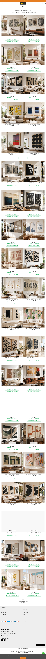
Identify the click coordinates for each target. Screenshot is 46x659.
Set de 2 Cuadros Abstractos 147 (12, 182)
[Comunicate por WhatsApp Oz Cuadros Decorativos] (43, 653)
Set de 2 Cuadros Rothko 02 (34, 124)
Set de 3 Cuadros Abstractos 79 (12, 474)
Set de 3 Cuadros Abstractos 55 (12, 503)
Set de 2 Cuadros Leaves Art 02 (33, 357)
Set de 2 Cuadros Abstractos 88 (34, 503)
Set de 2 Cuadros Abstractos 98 (12, 357)
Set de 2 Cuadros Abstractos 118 (12, 270)
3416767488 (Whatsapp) (8, 631)
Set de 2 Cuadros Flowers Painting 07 (34, 474)
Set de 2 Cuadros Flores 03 (34, 270)
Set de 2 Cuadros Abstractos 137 (12, 211)
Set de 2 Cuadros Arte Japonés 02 (12, 65)
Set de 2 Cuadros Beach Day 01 (34, 590)
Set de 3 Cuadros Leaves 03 (12, 240)
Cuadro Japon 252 (12, 590)
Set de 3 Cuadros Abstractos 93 (34, 240)
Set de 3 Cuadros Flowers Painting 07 (34, 328)
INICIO (2, 609)
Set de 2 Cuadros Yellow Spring (12, 124)
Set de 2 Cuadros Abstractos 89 (12, 386)
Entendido (23, 657)
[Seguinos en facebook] (5, 640)
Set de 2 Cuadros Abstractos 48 (34, 95)
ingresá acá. (32, 651)
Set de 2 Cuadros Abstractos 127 (34, 445)
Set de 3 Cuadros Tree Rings (34, 36)
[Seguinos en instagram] (2, 640)
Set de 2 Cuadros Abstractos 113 (12, 561)
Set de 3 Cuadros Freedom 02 (12, 299)
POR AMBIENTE (26, 612)
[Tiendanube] (23, 648)
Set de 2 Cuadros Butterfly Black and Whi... (34, 182)
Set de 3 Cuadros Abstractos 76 (34, 561)
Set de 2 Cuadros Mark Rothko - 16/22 (34, 65)
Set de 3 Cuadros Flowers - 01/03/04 (12, 95)
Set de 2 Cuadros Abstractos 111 (34, 299)
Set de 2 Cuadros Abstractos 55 (12, 36)
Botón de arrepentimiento (23, 652)
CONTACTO (3, 614)
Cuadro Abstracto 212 (34, 153)
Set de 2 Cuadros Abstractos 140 (12, 445)
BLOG (2, 617)
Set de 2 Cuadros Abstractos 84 (34, 386)
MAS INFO (25, 614)
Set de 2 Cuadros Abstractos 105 (12, 328)
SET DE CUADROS (5, 612)
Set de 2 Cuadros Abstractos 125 (34, 532)
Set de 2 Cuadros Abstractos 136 (34, 211)
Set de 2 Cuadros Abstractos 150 (34, 415)
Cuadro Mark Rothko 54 (12, 153)
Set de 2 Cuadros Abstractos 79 (12, 415)
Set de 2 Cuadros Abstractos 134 (12, 532)
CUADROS (25, 609)
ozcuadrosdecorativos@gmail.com (10, 633)
